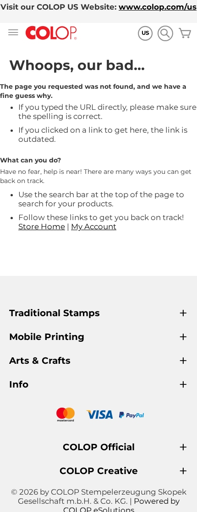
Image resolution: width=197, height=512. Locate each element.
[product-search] (165, 33)
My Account (93, 226)
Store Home (41, 226)
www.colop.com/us (158, 6)
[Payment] (98, 415)
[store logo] (51, 33)
